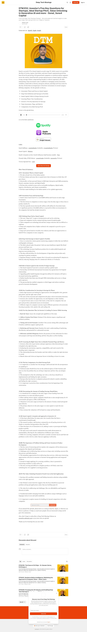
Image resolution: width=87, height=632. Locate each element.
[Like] (20, 573)
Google (39, 31)
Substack (37, 629)
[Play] (21, 115)
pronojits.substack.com (25, 518)
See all (21, 602)
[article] (43, 569)
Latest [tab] (23, 561)
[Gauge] (66, 115)
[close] (56, 593)
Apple (34, 31)
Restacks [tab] (28, 544)
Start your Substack (40, 625)
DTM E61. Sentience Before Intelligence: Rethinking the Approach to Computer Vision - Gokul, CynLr (36, 578)
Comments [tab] (22, 544)
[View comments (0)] (25, 27)
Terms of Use (50, 616)
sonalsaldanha (33, 148)
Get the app (50, 625)
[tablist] (25, 544)
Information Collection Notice (43, 618)
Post (58, 155)
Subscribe (75, 2)
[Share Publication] (70, 2)
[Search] (67, 2)
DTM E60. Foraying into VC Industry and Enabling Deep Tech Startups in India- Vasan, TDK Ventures (36, 590)
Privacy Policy (53, 618)
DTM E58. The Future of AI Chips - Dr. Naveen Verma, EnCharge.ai (35, 566)
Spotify (30, 31)
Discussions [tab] (29, 561)
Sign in (83, 2)
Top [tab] (20, 561)
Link (33, 162)
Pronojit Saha (25, 22)
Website (30, 151)
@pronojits (54, 158)
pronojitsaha (40, 158)
